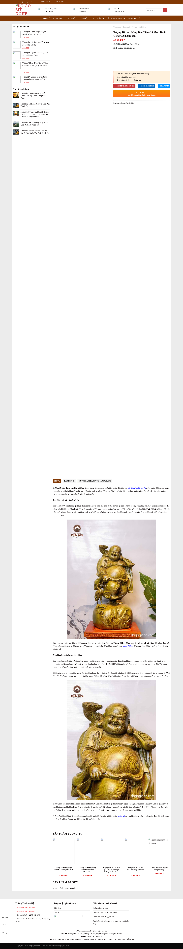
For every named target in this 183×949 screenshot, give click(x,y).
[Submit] (165, 10)
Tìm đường (5, 917)
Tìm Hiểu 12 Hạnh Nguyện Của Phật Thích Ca (35, 105)
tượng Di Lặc (128, 646)
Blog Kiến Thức (134, 18)
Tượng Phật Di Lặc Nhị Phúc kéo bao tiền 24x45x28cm (87, 870)
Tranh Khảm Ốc (97, 18)
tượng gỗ (121, 816)
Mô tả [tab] (57, 481)
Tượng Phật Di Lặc (139, 27)
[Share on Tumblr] (124, 109)
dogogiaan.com (63, 946)
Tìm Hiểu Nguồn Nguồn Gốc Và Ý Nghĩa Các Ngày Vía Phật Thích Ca (35, 132)
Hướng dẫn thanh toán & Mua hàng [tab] (95, 481)
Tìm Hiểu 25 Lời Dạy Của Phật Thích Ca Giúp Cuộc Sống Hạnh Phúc (34, 95)
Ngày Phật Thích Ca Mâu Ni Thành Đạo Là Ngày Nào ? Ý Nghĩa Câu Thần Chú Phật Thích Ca (35, 114)
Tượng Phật (57, 18)
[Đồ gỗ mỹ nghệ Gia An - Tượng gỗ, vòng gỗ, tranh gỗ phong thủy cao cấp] (25, 10)
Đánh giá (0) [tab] (69, 481)
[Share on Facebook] (115, 109)
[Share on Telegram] (127, 109)
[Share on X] (118, 109)
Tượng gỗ (126, 27)
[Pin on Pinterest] (121, 109)
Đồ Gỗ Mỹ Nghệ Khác (116, 18)
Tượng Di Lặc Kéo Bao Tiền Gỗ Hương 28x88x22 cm (135, 870)
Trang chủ (46, 18)
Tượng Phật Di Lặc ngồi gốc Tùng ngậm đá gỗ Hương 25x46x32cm (111, 870)
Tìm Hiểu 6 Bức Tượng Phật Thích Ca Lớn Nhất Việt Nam (34, 123)
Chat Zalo (5, 925)
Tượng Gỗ (71, 18)
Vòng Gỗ (83, 18)
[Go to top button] (5, 937)
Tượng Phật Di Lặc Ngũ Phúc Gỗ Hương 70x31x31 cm (63, 870)
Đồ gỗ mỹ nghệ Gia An (137, 488)
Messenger (5, 933)
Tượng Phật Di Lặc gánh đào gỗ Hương (159, 869)
